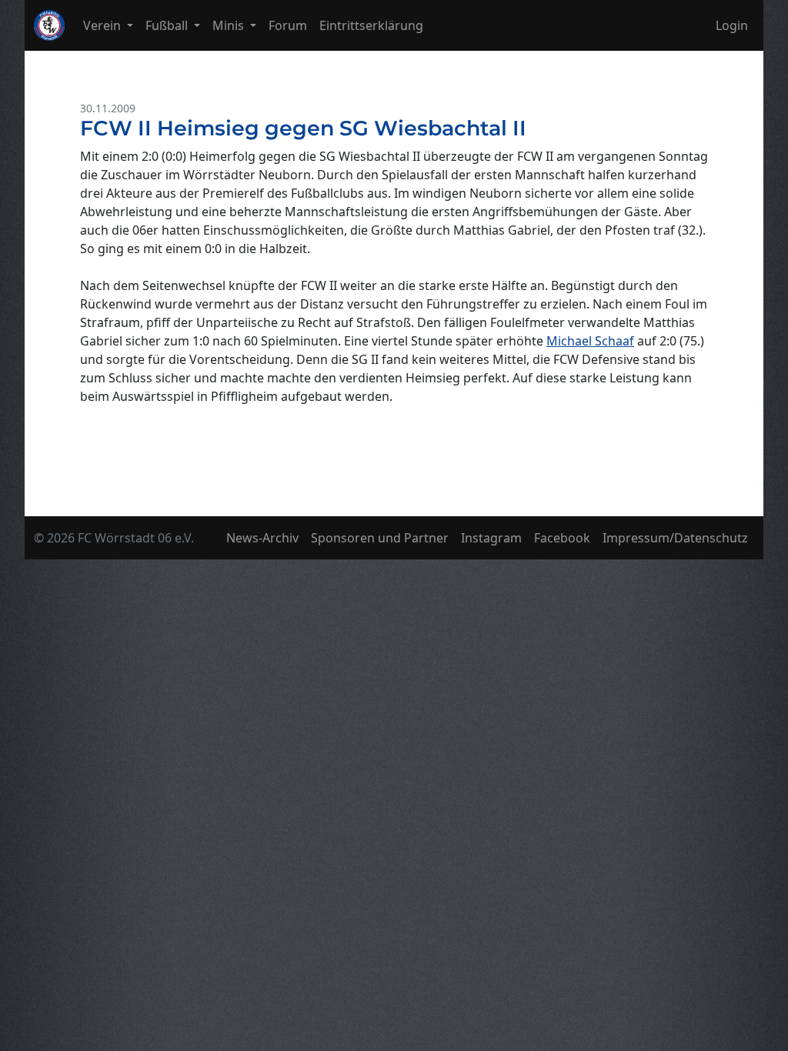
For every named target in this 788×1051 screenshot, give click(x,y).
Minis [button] (229, 25)
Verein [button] (103, 25)
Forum (288, 25)
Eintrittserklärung (371, 25)
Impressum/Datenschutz (675, 537)
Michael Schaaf (590, 340)
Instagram (491, 537)
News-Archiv (262, 537)
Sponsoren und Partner (380, 537)
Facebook (562, 537)
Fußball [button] (168, 25)
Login (732, 25)
